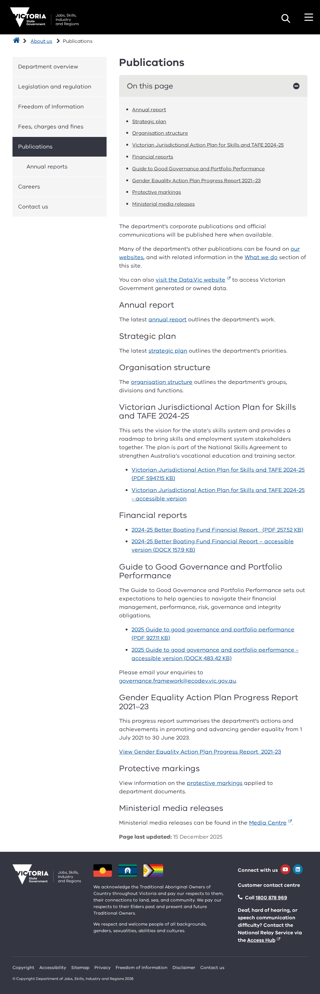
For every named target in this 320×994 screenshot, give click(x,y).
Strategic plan (149, 121)
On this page (150, 86)
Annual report (149, 109)
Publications (35, 146)
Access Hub (261, 940)
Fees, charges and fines (50, 126)
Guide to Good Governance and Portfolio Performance (198, 168)
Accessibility (52, 968)
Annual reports (47, 166)
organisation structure (161, 382)
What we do (261, 257)
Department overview (48, 66)
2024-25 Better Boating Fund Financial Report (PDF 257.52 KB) (217, 530)
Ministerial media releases (163, 204)
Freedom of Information (51, 106)
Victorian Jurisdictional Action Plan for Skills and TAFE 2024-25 (208, 145)
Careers (29, 186)
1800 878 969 (271, 897)
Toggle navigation (308, 17)
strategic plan (167, 350)
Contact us (33, 206)
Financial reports (152, 156)
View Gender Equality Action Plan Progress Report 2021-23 (200, 752)
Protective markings (156, 192)
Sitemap (80, 968)
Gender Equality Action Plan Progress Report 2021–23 (196, 180)
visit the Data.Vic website (190, 280)
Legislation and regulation (54, 86)
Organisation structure (160, 133)
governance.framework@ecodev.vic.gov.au (177, 681)
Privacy (102, 968)
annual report (167, 319)
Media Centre (268, 822)
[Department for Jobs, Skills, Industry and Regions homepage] (44, 17)
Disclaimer (183, 968)
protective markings (214, 783)
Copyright (23, 968)
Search (285, 18)
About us (41, 41)
